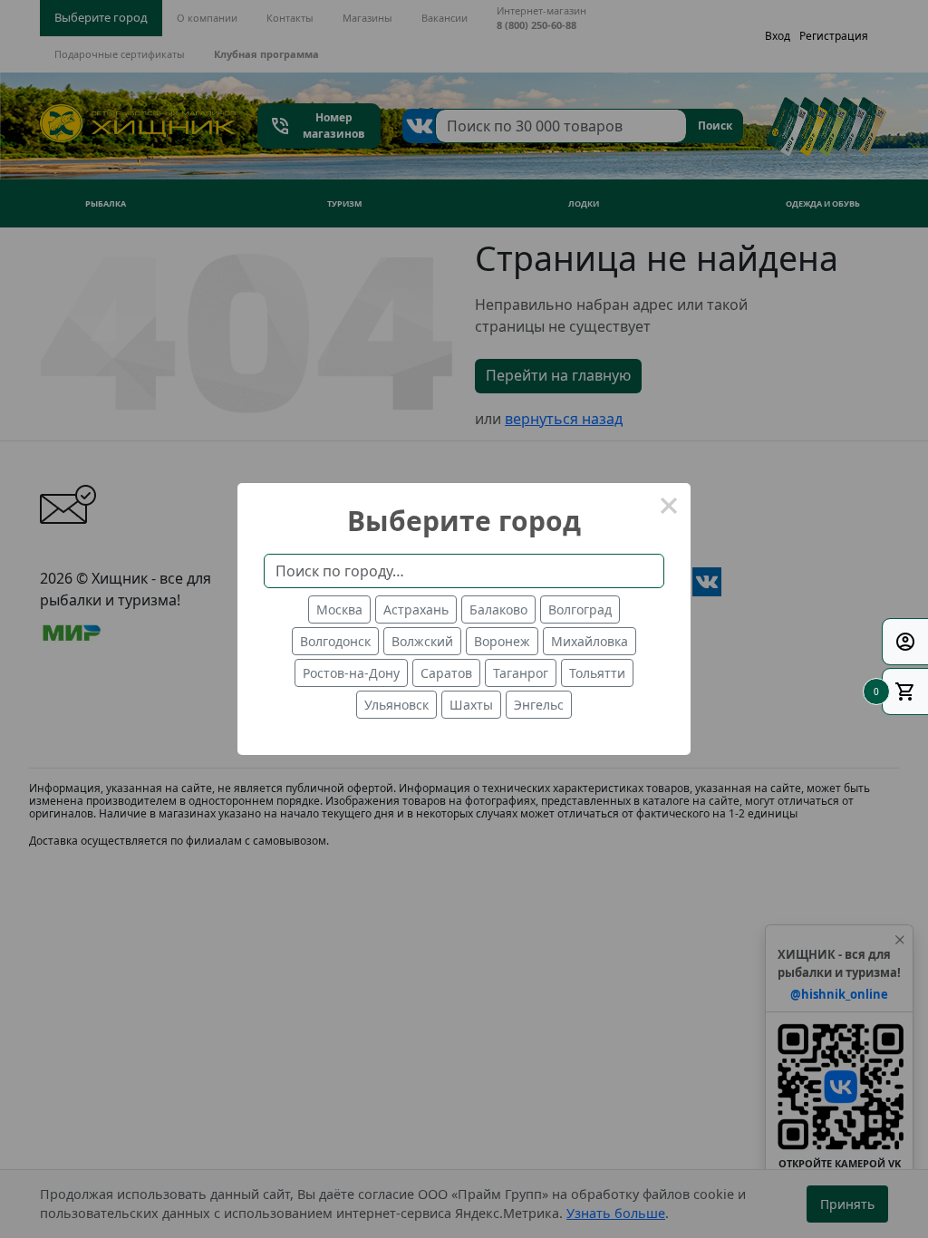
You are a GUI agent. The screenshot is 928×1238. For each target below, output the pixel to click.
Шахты (471, 704)
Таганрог (520, 673)
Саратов (446, 673)
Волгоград (580, 609)
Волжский (422, 641)
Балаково (498, 609)
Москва (339, 609)
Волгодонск (335, 641)
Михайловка (589, 641)
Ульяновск (396, 704)
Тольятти (597, 673)
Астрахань (416, 609)
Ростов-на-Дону (351, 673)
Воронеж (502, 641)
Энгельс (539, 704)
